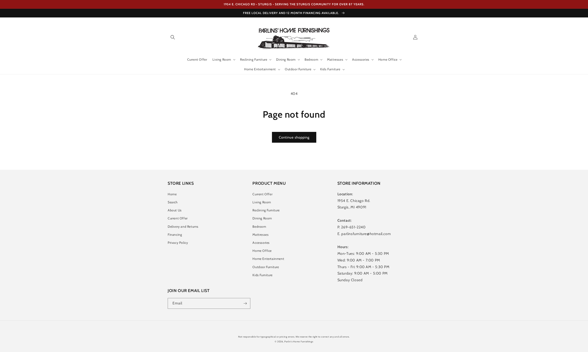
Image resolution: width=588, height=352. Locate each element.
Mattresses (260, 235)
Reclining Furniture (266, 210)
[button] (173, 37)
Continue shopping (294, 137)
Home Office (262, 251)
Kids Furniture (262, 275)
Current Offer (178, 218)
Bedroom (259, 226)
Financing (175, 235)
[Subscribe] (245, 303)
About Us (175, 210)
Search (173, 202)
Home (172, 194)
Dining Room (262, 218)
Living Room (261, 202)
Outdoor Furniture (265, 267)
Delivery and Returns (183, 226)
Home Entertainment (268, 259)
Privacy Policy (178, 243)
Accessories (261, 243)
